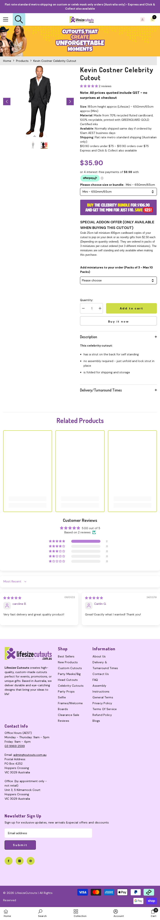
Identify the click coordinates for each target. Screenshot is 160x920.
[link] (80, 41)
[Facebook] (8, 861)
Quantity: (86, 300)
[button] (6, 101)
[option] (38, 101)
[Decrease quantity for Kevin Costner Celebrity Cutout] (83, 308)
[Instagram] (20, 861)
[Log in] (142, 19)
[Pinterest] (31, 861)
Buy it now (118, 321)
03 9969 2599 (15, 746)
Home (7, 61)
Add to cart (131, 308)
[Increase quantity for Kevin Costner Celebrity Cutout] (100, 308)
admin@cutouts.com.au (29, 755)
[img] (12, 598)
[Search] (19, 19)
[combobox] (118, 192)
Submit (20, 845)
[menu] (5, 19)
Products (22, 61)
